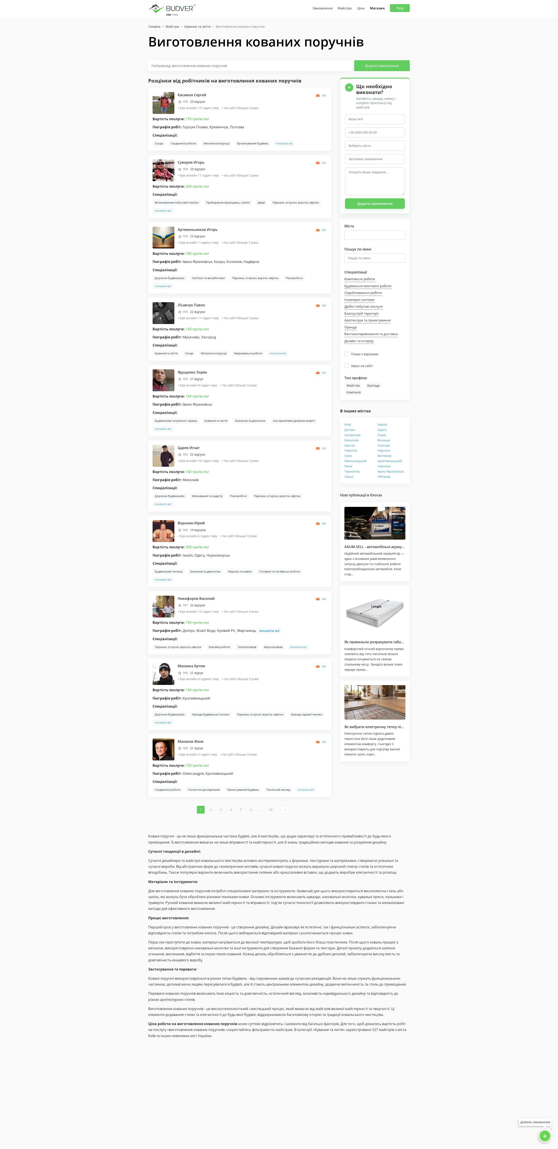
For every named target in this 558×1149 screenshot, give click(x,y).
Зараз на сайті (362, 366)
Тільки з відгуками (364, 354)
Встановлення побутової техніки (177, 202)
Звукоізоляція (273, 647)
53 (270, 809)
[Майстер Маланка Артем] (163, 674)
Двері (261, 202)
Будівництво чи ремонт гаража (176, 421)
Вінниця (384, 440)
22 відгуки (197, 312)
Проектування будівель (253, 143)
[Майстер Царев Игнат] (163, 455)
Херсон (349, 445)
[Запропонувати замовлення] (324, 95)
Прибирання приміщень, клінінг (228, 202)
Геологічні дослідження (204, 790)
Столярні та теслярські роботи (279, 571)
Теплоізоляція (247, 647)
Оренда (350, 327)
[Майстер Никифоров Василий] (163, 606)
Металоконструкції (216, 143)
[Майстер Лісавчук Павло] (163, 312)
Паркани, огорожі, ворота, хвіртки (295, 202)
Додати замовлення (382, 65)
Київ (347, 424)
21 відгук (196, 379)
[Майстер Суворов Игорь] (163, 170)
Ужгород (384, 476)
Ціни (361, 8)
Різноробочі (294, 278)
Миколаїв (351, 440)
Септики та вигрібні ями (208, 278)
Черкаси (384, 450)
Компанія (354, 392)
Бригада (373, 385)
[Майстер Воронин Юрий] (163, 531)
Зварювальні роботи (248, 353)
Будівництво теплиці (168, 571)
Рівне (348, 466)
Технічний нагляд (278, 790)
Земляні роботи (219, 647)
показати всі (284, 143)
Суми (348, 456)
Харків (382, 424)
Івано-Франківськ (391, 471)
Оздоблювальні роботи (363, 292)
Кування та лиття (166, 353)
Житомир (384, 456)
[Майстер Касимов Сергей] (163, 103)
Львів (382, 435)
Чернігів (350, 450)
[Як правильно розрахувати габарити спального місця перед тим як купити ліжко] (374, 612)
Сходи (159, 143)
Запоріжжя (352, 435)
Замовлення (322, 8)
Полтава (384, 445)
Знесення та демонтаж (250, 421)
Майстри (345, 8)
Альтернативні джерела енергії (294, 421)
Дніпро (349, 430)
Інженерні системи (359, 299)
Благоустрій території (361, 313)
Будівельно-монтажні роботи (367, 286)
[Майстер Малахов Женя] (163, 749)
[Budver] (172, 8)
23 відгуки (197, 101)
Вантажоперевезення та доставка (371, 334)
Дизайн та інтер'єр (359, 341)
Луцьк (348, 476)
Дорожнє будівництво (170, 278)
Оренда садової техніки (306, 714)
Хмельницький (355, 461)
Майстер (353, 385)
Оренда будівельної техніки (211, 714)
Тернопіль (352, 471)
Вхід (399, 8)
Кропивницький (390, 461)
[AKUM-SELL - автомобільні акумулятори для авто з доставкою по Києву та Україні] (374, 523)
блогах (376, 495)
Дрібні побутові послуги (363, 306)
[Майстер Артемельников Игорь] (163, 237)
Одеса (382, 430)
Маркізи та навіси (240, 571)
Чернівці (384, 466)
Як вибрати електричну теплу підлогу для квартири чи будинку (400, 726)
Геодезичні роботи (183, 143)
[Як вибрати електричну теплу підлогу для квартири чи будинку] (374, 702)
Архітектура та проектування (367, 320)
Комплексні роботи (359, 279)
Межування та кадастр (207, 496)
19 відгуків (198, 530)
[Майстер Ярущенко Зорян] (163, 380)
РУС (176, 14)
